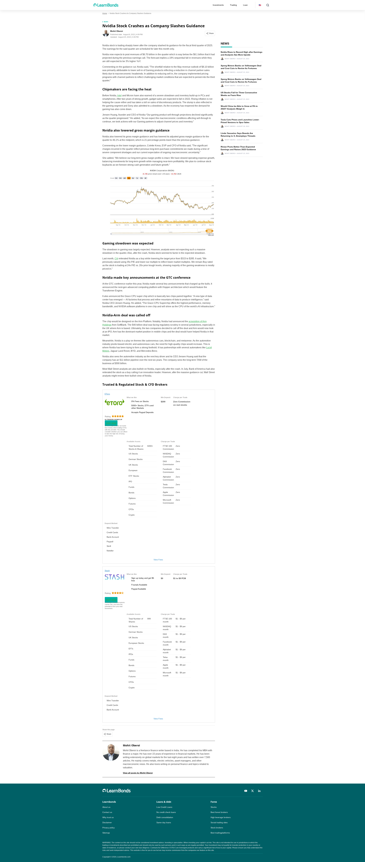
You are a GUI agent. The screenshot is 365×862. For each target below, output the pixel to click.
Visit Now (111, 423)
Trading (233, 5)
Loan (245, 5)
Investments (218, 5)
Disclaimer (107, 822)
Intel (119, 95)
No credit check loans (166, 812)
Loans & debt (163, 801)
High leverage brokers (221, 817)
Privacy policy (108, 827)
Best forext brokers (219, 812)
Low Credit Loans (164, 807)
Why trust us (108, 817)
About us (106, 807)
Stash (107, 570)
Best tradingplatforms (220, 833)
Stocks (214, 807)
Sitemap (106, 833)
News (106, 22)
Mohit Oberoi (131, 745)
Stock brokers (217, 827)
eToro (107, 394)
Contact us (107, 812)
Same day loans (163, 822)
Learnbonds (109, 801)
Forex (214, 801)
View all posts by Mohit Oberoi (138, 773)
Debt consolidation (164, 817)
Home (104, 13)
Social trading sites (219, 822)
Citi (116, 258)
